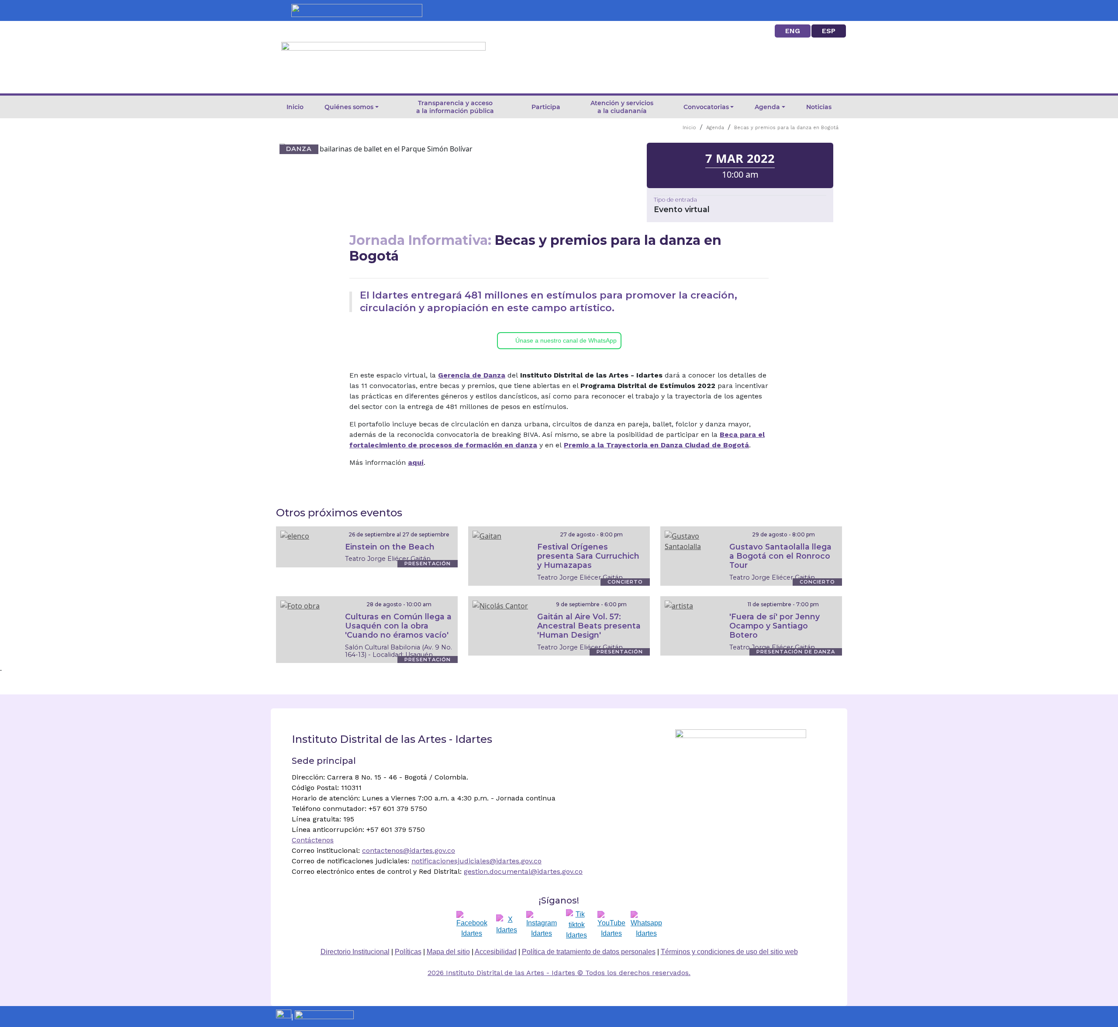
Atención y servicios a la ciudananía (621, 107)
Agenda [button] (767, 107)
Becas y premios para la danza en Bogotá (786, 128)
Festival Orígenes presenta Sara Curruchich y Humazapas (588, 556)
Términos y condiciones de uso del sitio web (729, 951)
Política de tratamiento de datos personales (589, 951)
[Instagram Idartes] (541, 925)
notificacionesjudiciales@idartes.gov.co (476, 861)
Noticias (819, 107)
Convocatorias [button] (706, 107)
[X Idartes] (506, 924)
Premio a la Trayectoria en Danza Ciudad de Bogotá (656, 445)
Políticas (408, 951)
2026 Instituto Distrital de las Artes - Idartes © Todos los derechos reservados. (559, 973)
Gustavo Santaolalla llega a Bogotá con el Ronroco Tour (780, 556)
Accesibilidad (496, 951)
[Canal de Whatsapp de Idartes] (646, 925)
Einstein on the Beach (390, 546)
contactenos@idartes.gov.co (408, 850)
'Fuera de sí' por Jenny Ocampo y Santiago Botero (774, 625)
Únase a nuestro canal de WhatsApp (566, 340)
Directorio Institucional (355, 951)
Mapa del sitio (448, 951)
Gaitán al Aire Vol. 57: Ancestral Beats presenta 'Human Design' (589, 625)
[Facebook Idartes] (471, 925)
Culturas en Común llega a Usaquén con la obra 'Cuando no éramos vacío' (398, 625)
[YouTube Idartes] (611, 925)
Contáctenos (313, 840)
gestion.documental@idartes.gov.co (523, 871)
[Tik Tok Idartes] (576, 925)
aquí (416, 462)
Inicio (295, 107)
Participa (545, 107)
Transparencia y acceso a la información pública (455, 107)
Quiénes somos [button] (348, 107)
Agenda (715, 128)
